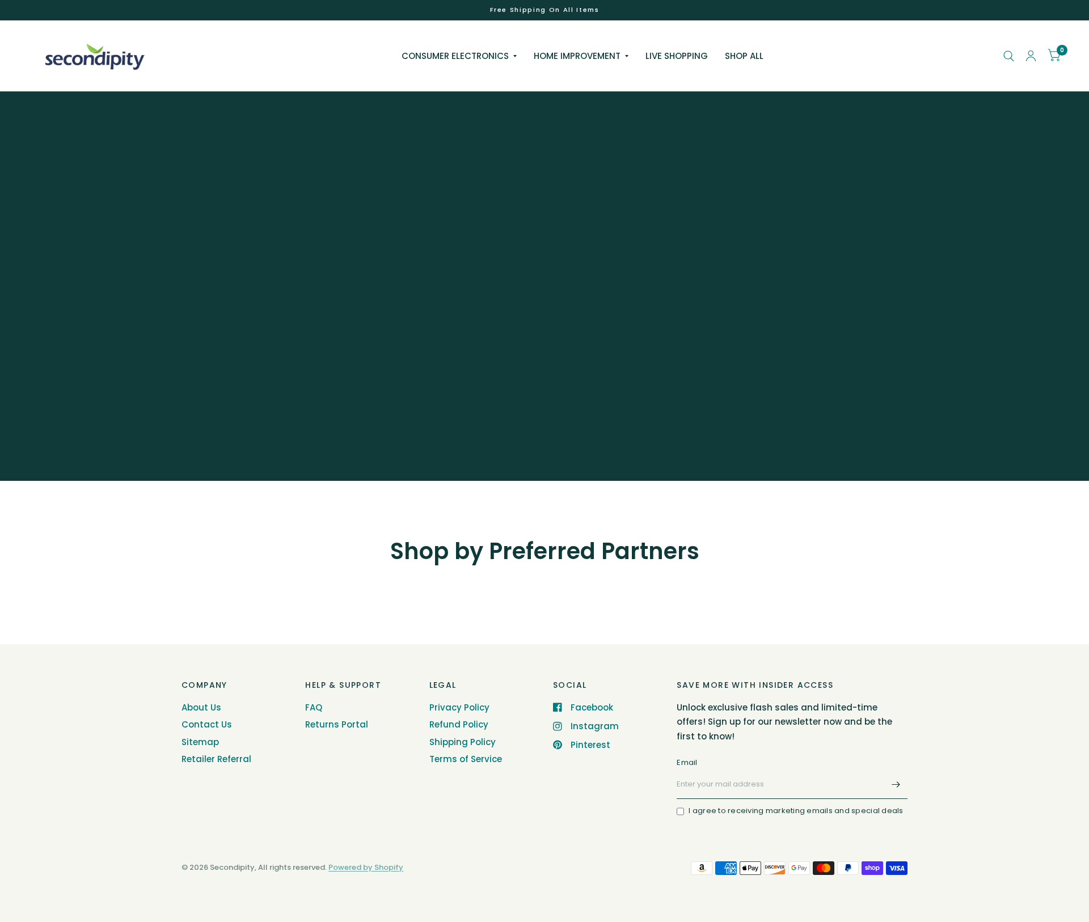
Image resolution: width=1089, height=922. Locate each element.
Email (687, 762)
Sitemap (200, 742)
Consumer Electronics (455, 56)
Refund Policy (458, 724)
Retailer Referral (216, 759)
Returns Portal (336, 724)
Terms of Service (465, 759)
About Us (201, 707)
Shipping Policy (462, 742)
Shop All (744, 56)
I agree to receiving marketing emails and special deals (796, 810)
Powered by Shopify (365, 867)
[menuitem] (459, 56)
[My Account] (1031, 55)
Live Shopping (676, 56)
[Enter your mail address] (896, 784)
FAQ (313, 707)
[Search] (1009, 55)
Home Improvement (577, 56)
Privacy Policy (459, 707)
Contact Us (207, 724)
